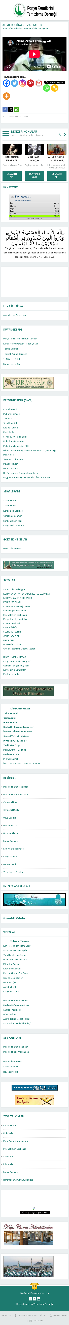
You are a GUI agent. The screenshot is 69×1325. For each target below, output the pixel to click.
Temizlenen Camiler (13, 872)
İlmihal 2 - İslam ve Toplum (17, 731)
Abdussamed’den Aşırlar (15, 950)
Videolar (18, 28)
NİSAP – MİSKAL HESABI (14, 657)
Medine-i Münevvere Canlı (16, 1005)
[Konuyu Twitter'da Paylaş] (10, 109)
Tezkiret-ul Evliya (11, 745)
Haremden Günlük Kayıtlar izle (18, 1180)
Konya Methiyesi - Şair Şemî (16, 661)
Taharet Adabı (11, 713)
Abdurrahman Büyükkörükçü (17, 1023)
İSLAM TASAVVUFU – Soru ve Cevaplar (22, 763)
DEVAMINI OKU (16, 175)
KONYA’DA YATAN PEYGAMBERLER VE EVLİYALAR (26, 594)
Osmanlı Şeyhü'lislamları (15, 610)
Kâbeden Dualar (11, 964)
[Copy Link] (54, 88)
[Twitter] (14, 83)
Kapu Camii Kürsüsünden (15, 1141)
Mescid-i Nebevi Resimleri (16, 794)
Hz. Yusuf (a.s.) (10, 982)
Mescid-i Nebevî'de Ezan (15, 973)
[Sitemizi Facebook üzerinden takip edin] (30, 1298)
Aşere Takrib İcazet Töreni (16, 1019)
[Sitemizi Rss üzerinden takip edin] (38, 1298)
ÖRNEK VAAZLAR (11, 636)
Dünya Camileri (10, 841)
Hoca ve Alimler (11, 833)
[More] (6, 96)
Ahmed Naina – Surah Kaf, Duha (38, 161)
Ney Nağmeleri (10, 1072)
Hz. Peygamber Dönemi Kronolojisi (20, 473)
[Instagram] (22, 83)
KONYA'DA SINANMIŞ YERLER (17, 606)
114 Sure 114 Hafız (12, 359)
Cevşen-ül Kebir (11, 991)
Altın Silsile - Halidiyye (14, 589)
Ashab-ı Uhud (9, 505)
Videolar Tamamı (19, 941)
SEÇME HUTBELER (12, 632)
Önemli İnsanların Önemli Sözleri (19, 648)
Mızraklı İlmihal (10, 759)
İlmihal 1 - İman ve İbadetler (18, 727)
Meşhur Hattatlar (11, 674)
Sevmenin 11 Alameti (13, 459)
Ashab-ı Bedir (10, 500)
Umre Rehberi (10, 722)
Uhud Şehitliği (10, 818)
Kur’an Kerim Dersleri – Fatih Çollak (20, 343)
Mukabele (8, 1133)
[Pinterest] (30, 83)
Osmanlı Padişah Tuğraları (16, 665)
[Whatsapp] (46, 88)
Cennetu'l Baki (10, 802)
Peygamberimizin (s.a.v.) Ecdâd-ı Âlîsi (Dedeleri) (26, 477)
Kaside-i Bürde (10, 427)
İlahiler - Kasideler (12, 1010)
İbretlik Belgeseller (13, 978)
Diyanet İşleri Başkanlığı (14, 1149)
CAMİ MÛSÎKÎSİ (10, 627)
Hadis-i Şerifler (10, 468)
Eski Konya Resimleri (13, 849)
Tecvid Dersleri (11, 349)
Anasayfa (7, 28)
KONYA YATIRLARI (12, 602)
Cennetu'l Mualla (11, 810)
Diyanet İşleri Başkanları (15, 615)
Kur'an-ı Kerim (10, 1125)
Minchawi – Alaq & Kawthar (16, 161)
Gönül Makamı (10, 1014)
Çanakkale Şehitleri (12, 516)
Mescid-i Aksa (10, 825)
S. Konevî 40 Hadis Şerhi (15, 437)
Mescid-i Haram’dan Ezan (15, 1047)
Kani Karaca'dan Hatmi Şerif (16, 946)
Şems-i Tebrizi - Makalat (16, 736)
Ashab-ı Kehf (9, 987)
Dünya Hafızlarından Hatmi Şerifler (20, 338)
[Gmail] (38, 83)
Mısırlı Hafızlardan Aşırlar (36, 28)
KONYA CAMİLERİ (11, 623)
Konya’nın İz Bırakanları (14, 670)
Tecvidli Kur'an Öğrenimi (15, 354)
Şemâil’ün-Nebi (10, 423)
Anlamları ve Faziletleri (14, 315)
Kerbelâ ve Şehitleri (13, 511)
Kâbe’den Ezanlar (12, 968)
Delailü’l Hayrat (10, 464)
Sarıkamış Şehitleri (12, 521)
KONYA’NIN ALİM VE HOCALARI (17, 598)
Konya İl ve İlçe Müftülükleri (16, 619)
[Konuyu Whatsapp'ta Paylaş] (16, 109)
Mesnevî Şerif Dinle (12, 1061)
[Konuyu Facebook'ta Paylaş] (5, 109)
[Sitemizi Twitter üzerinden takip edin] (34, 1298)
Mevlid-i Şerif (9, 432)
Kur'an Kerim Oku (11, 364)
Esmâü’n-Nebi (10, 409)
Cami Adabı (9, 718)
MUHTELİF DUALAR (12, 644)
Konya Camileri (10, 856)
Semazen (8, 1156)
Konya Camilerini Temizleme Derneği (34, 1304)
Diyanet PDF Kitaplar (14, 741)
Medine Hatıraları (11, 754)
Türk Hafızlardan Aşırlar (14, 955)
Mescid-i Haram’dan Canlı (15, 1000)
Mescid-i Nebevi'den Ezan (16, 1052)
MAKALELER (9, 640)
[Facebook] (6, 83)
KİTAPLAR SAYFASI (20, 708)
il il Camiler (8, 1164)
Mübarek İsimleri (11, 414)
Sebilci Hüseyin (10, 1066)
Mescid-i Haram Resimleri (15, 787)
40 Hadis (7, 418)
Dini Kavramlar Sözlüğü (14, 750)
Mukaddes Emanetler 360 (15, 446)
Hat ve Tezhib (10, 864)
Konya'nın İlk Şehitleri (13, 525)
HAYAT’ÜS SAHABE (12, 548)
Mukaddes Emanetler (13, 441)
